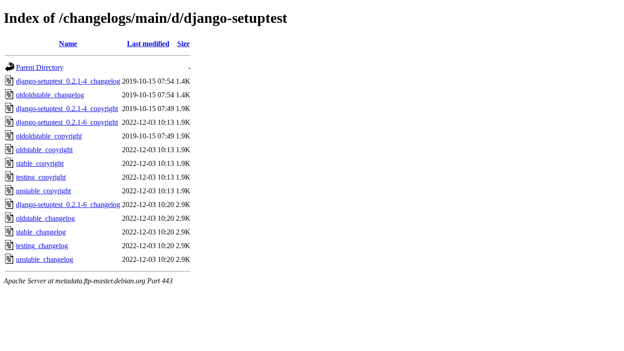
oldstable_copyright (44, 150)
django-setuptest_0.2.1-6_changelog (68, 204)
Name (68, 44)
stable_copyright (39, 163)
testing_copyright (41, 177)
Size (183, 44)
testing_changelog (42, 246)
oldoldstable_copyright (49, 136)
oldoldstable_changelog (50, 95)
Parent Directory (39, 67)
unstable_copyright (43, 191)
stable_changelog (41, 232)
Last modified (148, 44)
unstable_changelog (44, 259)
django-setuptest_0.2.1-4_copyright (67, 108)
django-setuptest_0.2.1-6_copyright (67, 122)
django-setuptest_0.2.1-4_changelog (68, 81)
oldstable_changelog (45, 218)
